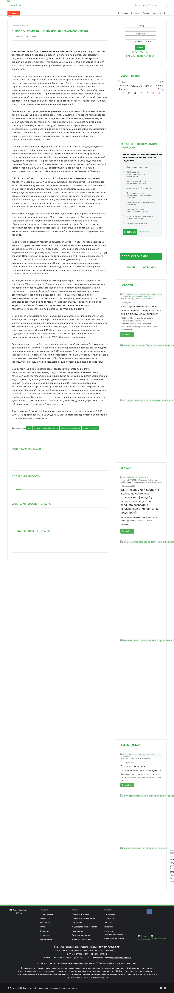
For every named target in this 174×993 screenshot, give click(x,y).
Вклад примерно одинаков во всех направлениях (140, 217)
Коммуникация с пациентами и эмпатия (140, 203)
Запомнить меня (142, 41)
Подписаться (140, 5)
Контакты (157, 13)
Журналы (149, 267)
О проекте (135, 13)
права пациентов (90, 428)
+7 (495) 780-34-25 (80, 957)
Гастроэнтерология (81, 935)
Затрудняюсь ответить (136, 223)
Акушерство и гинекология (84, 927)
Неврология (45, 935)
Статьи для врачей (80, 914)
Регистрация (140, 52)
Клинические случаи (81, 939)
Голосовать (130, 232)
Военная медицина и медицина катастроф (136, 182)
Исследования (46, 914)
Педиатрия (77, 922)
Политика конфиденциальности (114, 932)
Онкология (44, 931)
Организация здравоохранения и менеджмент (135, 174)
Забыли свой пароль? (140, 56)
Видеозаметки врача (26, 449)
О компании (123, 13)
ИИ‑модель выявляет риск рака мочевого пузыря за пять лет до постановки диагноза (140, 310)
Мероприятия (46, 939)
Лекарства (45, 918)
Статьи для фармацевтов (83, 918)
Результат (144, 232)
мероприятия (130, 75)
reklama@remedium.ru (121, 957)
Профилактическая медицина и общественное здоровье (138, 195)
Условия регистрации (114, 938)
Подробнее (127, 334)
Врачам (125, 468)
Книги (131, 267)
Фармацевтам (130, 745)
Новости (126, 285)
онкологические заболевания (46, 428)
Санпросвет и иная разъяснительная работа (138, 210)
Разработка (45, 922)
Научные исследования (137, 167)
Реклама (146, 13)
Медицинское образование (139, 188)
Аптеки (43, 927)
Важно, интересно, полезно (31, 503)
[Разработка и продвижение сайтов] (160, 988)
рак (29, 428)
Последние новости (26, 476)
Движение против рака (70, 428)
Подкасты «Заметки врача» (31, 531)
